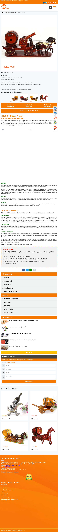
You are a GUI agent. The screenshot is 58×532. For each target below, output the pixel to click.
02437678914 (19, 256)
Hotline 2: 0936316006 (29, 105)
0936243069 (32, 259)
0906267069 (19, 259)
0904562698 (44, 259)
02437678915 (11, 256)
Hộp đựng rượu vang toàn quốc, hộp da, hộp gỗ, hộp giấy (22, 339)
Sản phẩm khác (8, 312)
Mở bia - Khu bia (8, 309)
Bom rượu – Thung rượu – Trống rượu (18, 346)
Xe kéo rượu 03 (5, 449)
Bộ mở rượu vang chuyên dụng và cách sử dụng (20, 333)
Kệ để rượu (6, 305)
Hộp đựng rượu (7, 274)
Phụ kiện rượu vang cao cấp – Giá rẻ (17, 327)
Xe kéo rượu (13, 12)
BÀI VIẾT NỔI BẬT (7, 317)
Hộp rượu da (7, 277)
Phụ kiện (7, 12)
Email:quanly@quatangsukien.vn (21, 0)
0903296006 (26, 256)
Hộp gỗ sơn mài (8, 288)
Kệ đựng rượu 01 (6, 418)
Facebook (4, 482)
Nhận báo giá (28, 381)
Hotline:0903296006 (6, 0)
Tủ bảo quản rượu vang (10, 299)
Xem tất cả (29, 352)
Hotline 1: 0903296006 (10, 105)
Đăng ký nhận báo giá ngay (29, 110)
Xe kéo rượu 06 (34, 449)
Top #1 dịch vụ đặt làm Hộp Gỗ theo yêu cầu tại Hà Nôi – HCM (23, 320)
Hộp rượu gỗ (7, 284)
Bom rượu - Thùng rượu (10, 291)
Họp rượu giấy (7, 281)
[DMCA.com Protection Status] (29, 477)
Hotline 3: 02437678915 (47, 105)
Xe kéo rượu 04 (34, 418)
